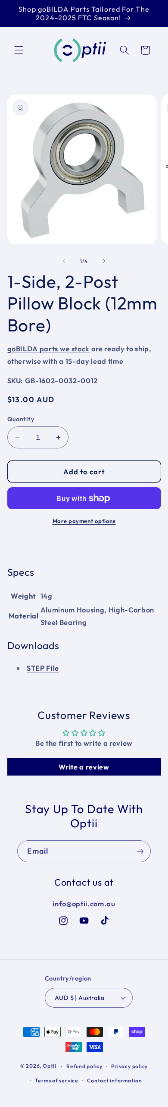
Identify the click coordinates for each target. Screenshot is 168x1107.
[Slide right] (103, 261)
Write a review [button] (84, 767)
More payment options (84, 520)
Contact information (114, 1080)
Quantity (21, 419)
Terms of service (56, 1080)
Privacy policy (129, 1066)
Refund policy (84, 1066)
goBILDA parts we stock (48, 348)
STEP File (43, 667)
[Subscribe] (140, 851)
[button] (19, 50)
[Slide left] (64, 261)
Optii (49, 1066)
